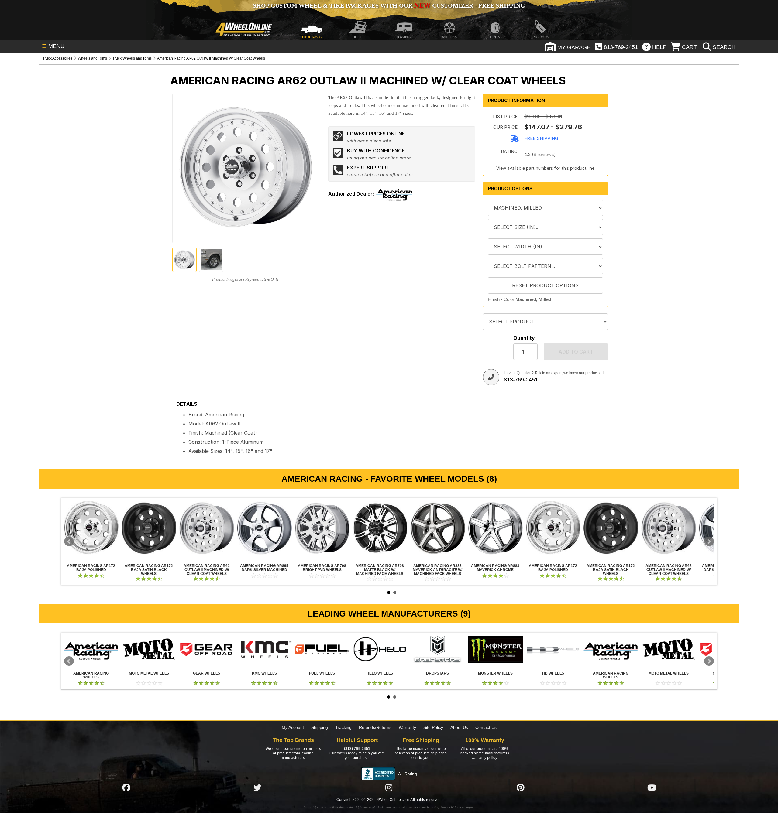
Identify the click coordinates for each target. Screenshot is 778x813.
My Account (293, 727)
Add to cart (576, 352)
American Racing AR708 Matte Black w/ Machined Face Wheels (380, 528)
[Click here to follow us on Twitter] (257, 788)
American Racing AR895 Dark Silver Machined (264, 528)
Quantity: (524, 338)
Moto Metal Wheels (149, 649)
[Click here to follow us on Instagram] (389, 788)
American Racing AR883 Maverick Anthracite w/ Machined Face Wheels (437, 528)
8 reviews (544, 154)
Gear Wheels (206, 649)
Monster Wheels (495, 649)
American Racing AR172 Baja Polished (91, 528)
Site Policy (433, 727)
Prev (69, 541)
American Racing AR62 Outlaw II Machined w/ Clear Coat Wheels (206, 528)
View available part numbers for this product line (545, 168)
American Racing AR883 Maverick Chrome (495, 528)
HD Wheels (553, 649)
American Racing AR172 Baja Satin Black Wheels (149, 528)
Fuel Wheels (322, 649)
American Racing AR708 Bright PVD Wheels (322, 528)
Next (709, 541)
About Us (459, 727)
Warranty (407, 727)
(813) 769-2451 (357, 748)
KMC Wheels (264, 649)
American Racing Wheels (91, 649)
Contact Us (486, 727)
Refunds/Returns (375, 727)
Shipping (319, 727)
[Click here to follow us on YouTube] (652, 788)
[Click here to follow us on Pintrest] (521, 788)
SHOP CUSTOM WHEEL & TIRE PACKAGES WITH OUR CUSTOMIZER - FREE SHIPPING (389, 5)
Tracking (343, 727)
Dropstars (437, 649)
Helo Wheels (380, 649)
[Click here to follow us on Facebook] (126, 788)
